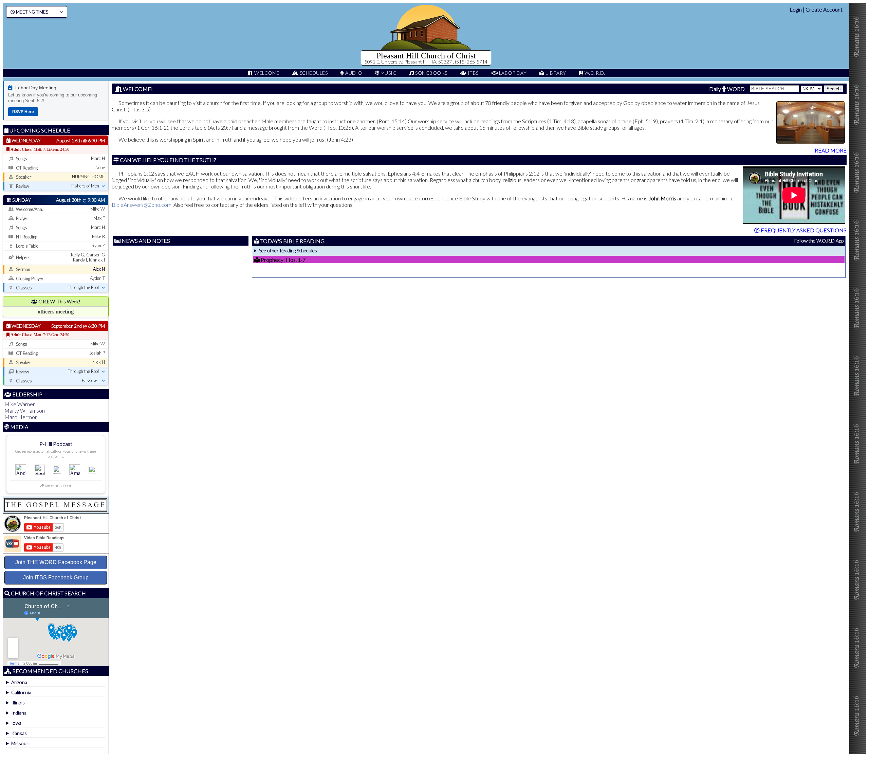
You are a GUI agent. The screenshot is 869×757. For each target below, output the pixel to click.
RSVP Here (23, 111)
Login (796, 9)
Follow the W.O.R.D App (819, 241)
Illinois (18, 702)
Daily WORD (727, 89)
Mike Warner (19, 404)
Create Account (824, 9)
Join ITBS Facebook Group (56, 577)
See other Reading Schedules (288, 250)
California (21, 692)
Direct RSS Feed (57, 486)
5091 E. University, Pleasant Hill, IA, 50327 (409, 62)
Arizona (19, 682)
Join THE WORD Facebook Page (55, 562)
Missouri (20, 743)
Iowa (16, 723)
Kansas (19, 733)
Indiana (18, 713)
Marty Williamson (24, 410)
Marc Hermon (21, 417)
